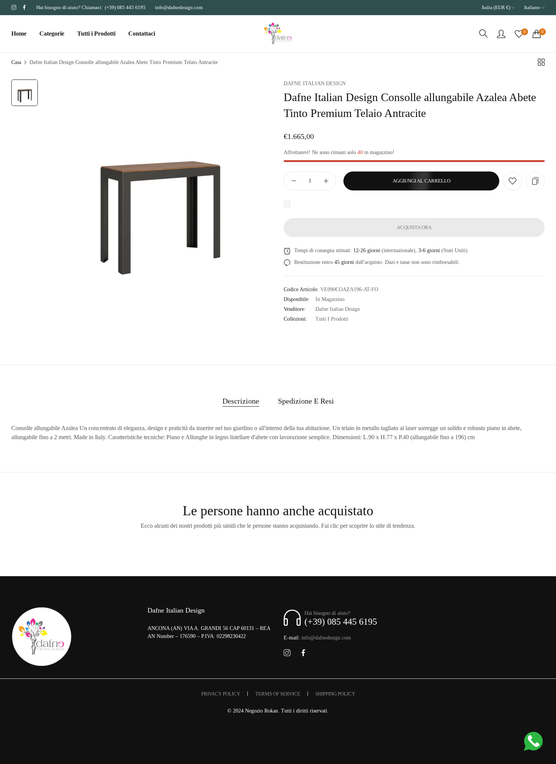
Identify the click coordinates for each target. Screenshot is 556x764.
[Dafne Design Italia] (278, 34)
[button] (512, 181)
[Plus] (325, 181)
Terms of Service (277, 694)
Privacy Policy (220, 694)
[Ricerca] (483, 33)
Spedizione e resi (306, 401)
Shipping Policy (335, 694)
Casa (16, 62)
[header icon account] (501, 34)
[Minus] (293, 181)
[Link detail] (13, 7)
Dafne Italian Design (315, 83)
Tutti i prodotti (331, 319)
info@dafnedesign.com (317, 638)
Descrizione (240, 401)
